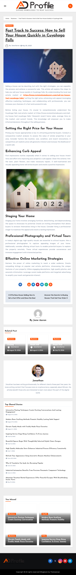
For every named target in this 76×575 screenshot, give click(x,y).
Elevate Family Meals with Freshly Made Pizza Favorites (27, 426)
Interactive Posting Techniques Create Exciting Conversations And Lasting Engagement (21, 520)
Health (44, 514)
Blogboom (44, 572)
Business (9, 25)
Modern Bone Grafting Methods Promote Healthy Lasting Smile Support (32, 419)
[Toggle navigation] (5, 6)
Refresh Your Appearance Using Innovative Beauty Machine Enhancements (33, 456)
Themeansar (55, 572)
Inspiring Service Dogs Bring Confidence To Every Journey (27, 434)
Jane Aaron (15, 45)
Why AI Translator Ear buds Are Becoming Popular (24, 463)
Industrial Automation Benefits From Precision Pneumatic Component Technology (36, 470)
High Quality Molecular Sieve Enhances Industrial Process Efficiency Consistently (36, 448)
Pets (44, 536)
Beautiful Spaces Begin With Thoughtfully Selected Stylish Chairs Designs (33, 441)
